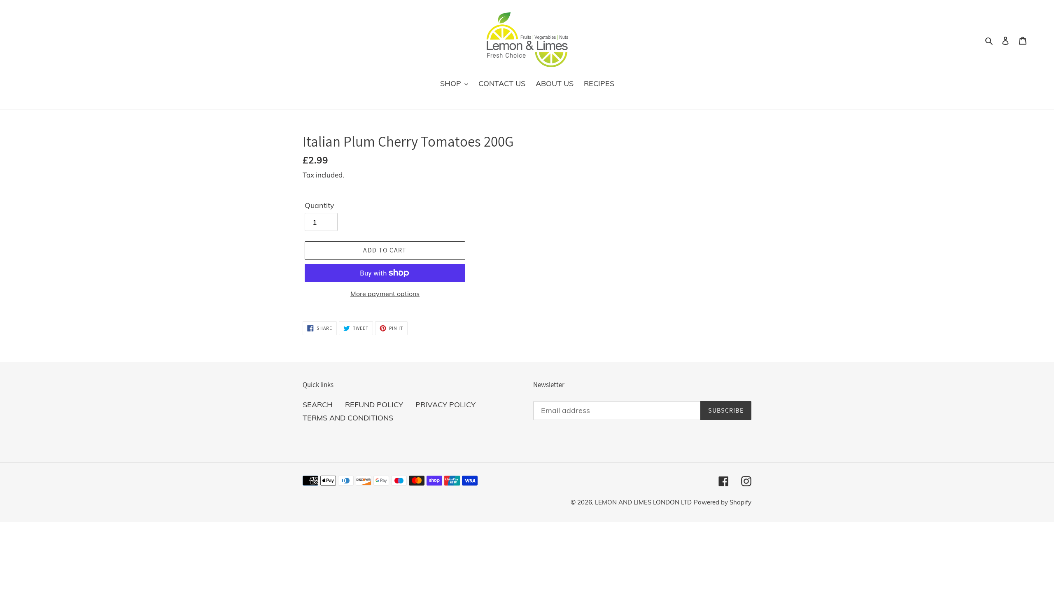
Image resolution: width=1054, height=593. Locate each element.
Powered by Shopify (722, 502)
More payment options (385, 293)
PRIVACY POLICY (445, 404)
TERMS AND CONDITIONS (348, 418)
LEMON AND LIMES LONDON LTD (643, 502)
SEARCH (318, 404)
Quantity (319, 205)
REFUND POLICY (374, 404)
